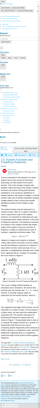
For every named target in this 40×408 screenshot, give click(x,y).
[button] (7, 120)
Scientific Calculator (10, 106)
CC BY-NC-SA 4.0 (24, 347)
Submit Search (5, 42)
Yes (5, 376)
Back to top (4, 359)
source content (23, 351)
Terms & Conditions (16, 396)
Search (4, 405)
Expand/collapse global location (38, 154)
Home (10, 155)
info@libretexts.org (8, 400)
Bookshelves (22, 155)
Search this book (5, 35)
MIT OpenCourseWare (8, 351)
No (11, 376)
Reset (3, 55)
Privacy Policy (5, 396)
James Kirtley (12, 169)
